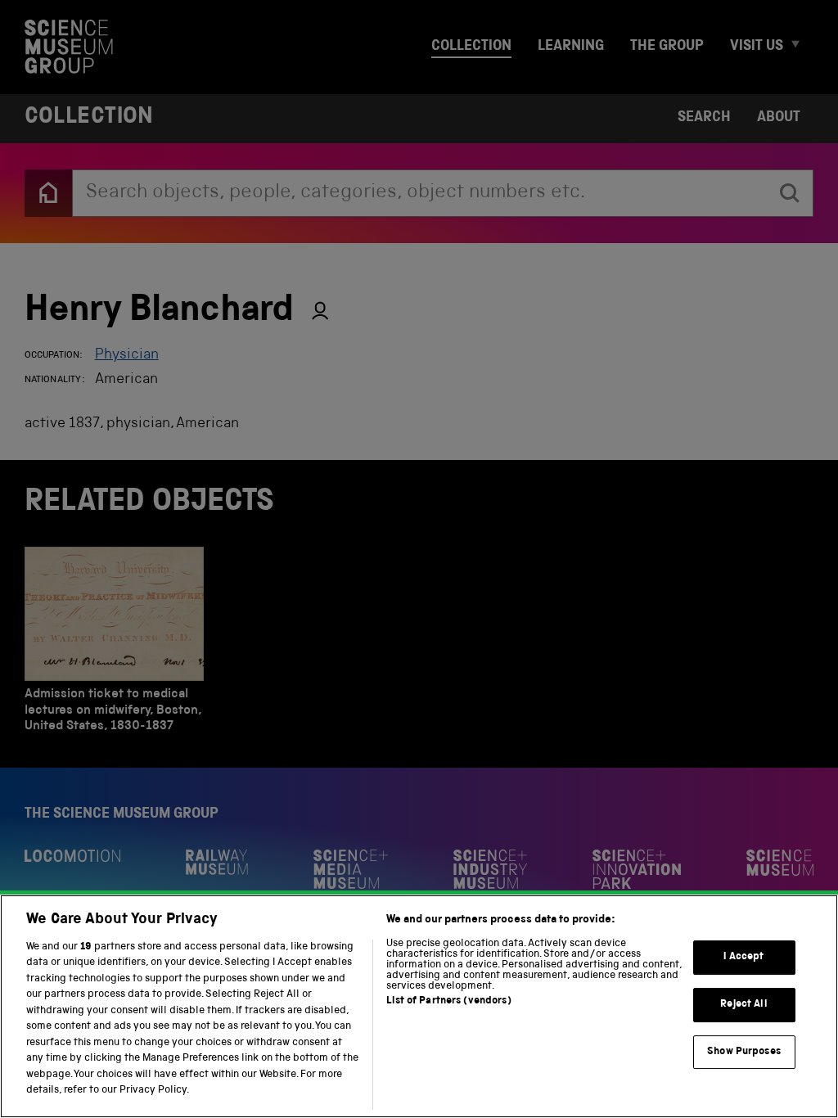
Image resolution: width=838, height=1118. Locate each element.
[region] (419, 1006)
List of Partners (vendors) (448, 1001)
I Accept (743, 958)
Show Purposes (744, 1052)
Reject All (743, 1004)
